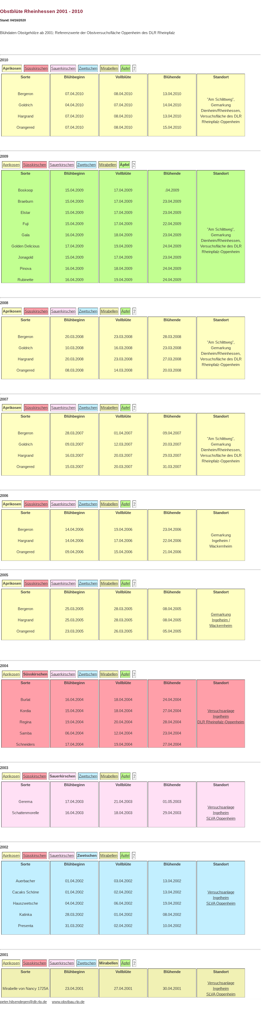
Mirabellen (109, 68)
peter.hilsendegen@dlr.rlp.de (23, 1002)
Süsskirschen (36, 68)
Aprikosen (11, 165)
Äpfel (125, 68)
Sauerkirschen (63, 68)
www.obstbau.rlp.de (68, 1002)
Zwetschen (88, 68)
